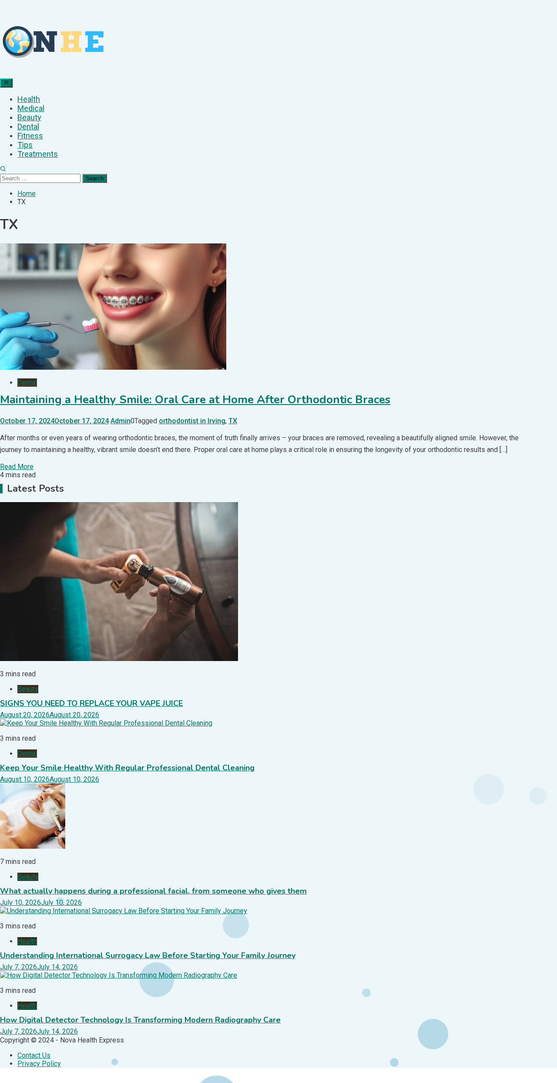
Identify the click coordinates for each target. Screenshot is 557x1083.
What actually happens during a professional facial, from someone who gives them (153, 891)
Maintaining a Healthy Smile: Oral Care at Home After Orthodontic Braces (195, 399)
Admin (121, 421)
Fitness (30, 135)
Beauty (29, 117)
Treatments (37, 154)
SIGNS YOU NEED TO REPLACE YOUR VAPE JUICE (91, 703)
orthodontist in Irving (192, 421)
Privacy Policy (39, 1063)
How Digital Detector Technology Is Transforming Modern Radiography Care (140, 1020)
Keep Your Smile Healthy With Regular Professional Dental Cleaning (127, 767)
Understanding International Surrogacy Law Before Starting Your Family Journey (147, 955)
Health (28, 99)
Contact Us (33, 1055)
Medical (30, 108)
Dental (28, 126)
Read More (17, 466)
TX (232, 421)
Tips (25, 144)
